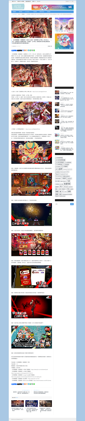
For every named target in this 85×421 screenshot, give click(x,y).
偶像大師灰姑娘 (63, 181)
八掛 (68, 181)
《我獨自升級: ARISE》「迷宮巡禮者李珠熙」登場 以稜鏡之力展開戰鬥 (66, 117)
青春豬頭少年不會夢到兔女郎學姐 (60, 196)
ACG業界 (59, 169)
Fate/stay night (63, 171)
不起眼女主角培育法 (66, 176)
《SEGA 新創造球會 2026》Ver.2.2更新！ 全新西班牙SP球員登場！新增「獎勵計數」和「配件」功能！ (32, 410)
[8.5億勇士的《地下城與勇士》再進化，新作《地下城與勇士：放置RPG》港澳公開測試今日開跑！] (57, 135)
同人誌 (66, 186)
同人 (61, 187)
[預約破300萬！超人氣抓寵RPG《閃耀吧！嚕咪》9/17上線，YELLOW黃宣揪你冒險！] (57, 141)
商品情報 (35, 11)
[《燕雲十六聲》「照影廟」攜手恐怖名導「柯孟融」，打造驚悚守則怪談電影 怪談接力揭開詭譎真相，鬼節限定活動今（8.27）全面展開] (57, 128)
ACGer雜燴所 (64, 166)
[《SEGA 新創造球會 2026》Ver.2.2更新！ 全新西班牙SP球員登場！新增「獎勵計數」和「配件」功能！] (31, 403)
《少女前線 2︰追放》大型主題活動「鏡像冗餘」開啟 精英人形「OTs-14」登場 (67, 122)
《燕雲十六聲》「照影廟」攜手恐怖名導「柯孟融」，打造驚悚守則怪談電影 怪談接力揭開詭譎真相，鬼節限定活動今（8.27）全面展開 (67, 129)
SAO (66, 174)
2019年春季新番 (59, 164)
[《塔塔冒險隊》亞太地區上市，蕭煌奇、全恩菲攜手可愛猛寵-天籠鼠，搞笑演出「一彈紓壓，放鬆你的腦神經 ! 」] (57, 148)
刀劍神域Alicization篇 (59, 184)
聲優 (57, 191)
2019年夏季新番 (68, 162)
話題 (69, 191)
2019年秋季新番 (66, 164)
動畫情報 (67, 184)
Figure (57, 174)
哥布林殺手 (70, 186)
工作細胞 (59, 189)
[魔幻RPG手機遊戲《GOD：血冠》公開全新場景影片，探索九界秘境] (17, 403)
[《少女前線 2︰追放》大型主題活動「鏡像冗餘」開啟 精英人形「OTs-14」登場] (57, 121)
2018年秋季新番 (60, 160)
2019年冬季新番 (60, 162)
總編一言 (33, 1)
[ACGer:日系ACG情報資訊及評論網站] (18, 6)
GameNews (14, 46)
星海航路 (48, 11)
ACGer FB (38, 1)
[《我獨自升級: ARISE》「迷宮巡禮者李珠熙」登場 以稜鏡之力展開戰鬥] (57, 116)
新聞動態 (14, 11)
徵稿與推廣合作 (28, 1)
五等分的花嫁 (57, 178)
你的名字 (70, 178)
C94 (68, 169)
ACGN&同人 (27, 11)
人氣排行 (64, 178)
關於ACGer (14, 1)
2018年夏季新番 (59, 157)
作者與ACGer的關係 (20, 1)
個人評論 (57, 181)
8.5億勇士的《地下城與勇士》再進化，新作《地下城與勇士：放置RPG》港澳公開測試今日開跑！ (66, 136)
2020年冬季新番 (57, 166)
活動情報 (20, 11)
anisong (65, 169)
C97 (71, 169)
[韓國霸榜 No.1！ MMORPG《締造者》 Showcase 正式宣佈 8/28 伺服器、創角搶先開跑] (45, 403)
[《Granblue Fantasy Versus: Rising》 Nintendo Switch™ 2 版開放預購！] (57, 110)
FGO (68, 171)
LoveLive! (63, 174)
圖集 (56, 189)
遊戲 (51, 46)
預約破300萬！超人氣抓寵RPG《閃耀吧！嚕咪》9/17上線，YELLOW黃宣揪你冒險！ (66, 142)
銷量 (60, 194)
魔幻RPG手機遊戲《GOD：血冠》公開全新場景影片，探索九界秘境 (17, 409)
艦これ (62, 191)
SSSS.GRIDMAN (58, 176)
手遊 (68, 189)
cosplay (57, 172)
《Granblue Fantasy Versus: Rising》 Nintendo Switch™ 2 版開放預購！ (66, 111)
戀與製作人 (64, 189)
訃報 (65, 191)
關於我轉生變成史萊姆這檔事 (67, 194)
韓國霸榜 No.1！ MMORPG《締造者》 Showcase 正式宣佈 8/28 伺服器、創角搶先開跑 (45, 410)
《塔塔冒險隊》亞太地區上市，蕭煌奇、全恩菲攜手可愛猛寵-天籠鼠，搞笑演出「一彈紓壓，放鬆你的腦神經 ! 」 (66, 149)
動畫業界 (57, 186)
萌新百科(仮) (42, 11)
